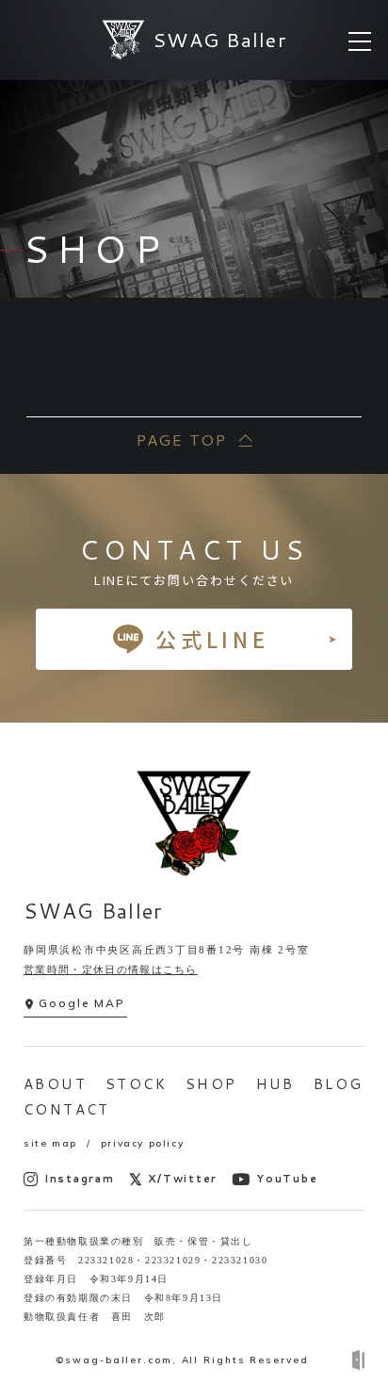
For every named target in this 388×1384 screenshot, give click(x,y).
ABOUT (55, 1084)
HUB (275, 1084)
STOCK (136, 1084)
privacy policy (142, 1143)
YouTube (286, 1178)
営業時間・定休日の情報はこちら (111, 969)
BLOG (339, 1084)
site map (50, 1143)
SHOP (211, 1084)
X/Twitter (183, 1178)
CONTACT (67, 1109)
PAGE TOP (180, 439)
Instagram (79, 1178)
